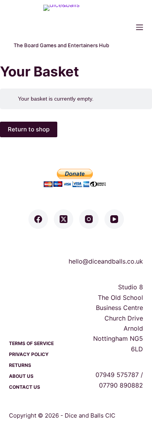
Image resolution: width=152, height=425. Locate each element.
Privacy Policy (29, 354)
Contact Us (24, 387)
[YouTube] (114, 219)
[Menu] (139, 27)
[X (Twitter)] (63, 219)
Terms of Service (31, 343)
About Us (21, 376)
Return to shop (28, 129)
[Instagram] (89, 219)
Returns (20, 365)
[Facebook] (38, 219)
